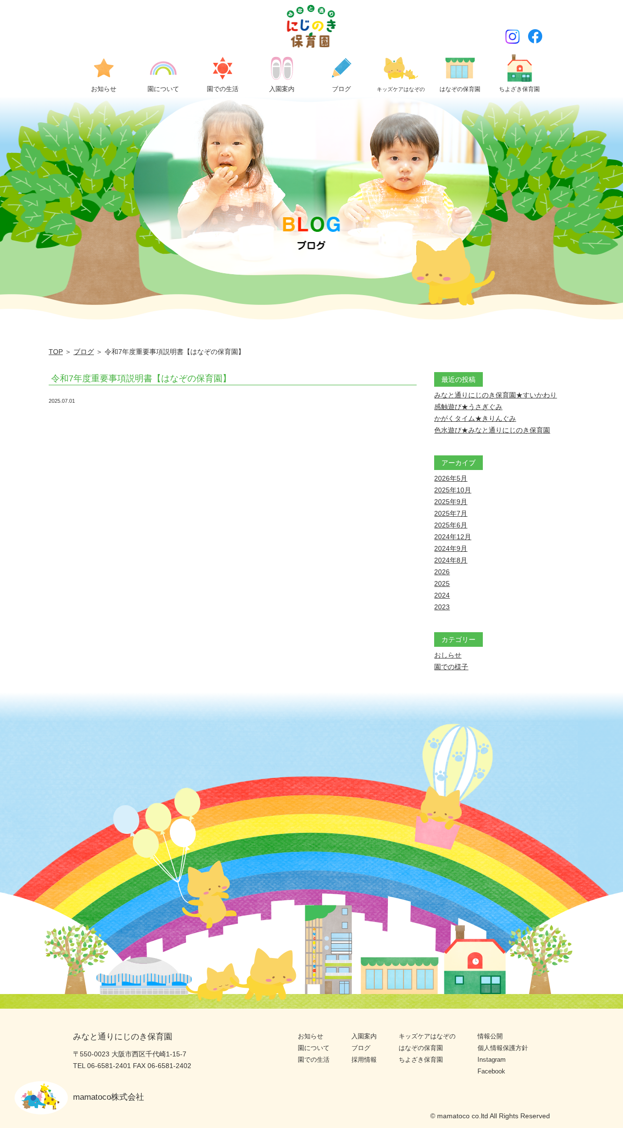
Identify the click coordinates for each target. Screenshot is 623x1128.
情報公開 (490, 1036)
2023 (442, 607)
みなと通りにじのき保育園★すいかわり (495, 395)
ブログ (83, 352)
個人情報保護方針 (502, 1048)
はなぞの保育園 (421, 1048)
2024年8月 (450, 560)
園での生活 (314, 1059)
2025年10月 (452, 490)
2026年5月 (450, 478)
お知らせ (310, 1036)
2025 (442, 583)
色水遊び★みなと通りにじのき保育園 (492, 430)
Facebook (491, 1071)
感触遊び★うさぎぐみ (468, 407)
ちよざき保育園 (421, 1059)
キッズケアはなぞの (427, 1036)
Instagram (491, 1059)
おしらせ (447, 655)
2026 (442, 572)
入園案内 (364, 1036)
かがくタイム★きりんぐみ (475, 418)
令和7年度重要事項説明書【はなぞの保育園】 (141, 378)
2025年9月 (450, 502)
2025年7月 (450, 513)
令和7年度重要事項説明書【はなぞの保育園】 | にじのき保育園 (311, 26)
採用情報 (364, 1059)
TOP (56, 352)
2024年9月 (450, 548)
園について (314, 1048)
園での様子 (451, 667)
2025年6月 (450, 525)
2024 (442, 595)
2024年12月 (452, 537)
